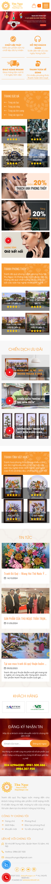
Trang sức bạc (13, 102)
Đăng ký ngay (40, 743)
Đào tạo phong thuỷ (35, 825)
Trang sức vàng (14, 106)
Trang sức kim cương (16, 110)
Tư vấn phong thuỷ (34, 829)
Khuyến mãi (11, 829)
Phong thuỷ (30, 821)
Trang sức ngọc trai (15, 114)
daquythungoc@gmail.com (18, 857)
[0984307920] (6, 864)
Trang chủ (10, 821)
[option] (25, 20)
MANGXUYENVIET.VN (31, 880)
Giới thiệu (9, 825)
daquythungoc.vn (28, 875)
